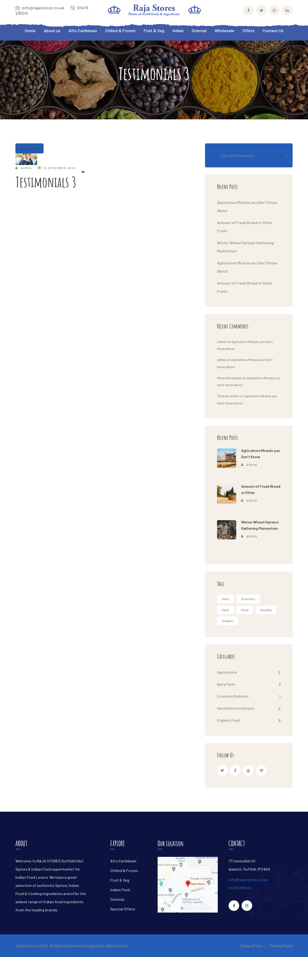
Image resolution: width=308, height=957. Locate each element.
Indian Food (120, 889)
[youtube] (248, 770)
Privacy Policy (281, 946)
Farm (225, 610)
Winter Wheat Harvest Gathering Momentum (245, 246)
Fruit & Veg (119, 880)
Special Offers (122, 909)
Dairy (225, 599)
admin (26, 168)
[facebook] (235, 770)
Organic (227, 621)
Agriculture (227, 672)
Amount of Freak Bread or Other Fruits (244, 226)
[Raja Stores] (154, 9)
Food (244, 610)
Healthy (266, 610)
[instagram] (247, 905)
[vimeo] (261, 770)
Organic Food (228, 720)
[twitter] (222, 770)
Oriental (117, 899)
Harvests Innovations (235, 708)
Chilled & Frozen (124, 870)
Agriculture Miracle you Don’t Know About (247, 206)
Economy (248, 599)
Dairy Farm (226, 684)
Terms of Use (251, 946)
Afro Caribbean (123, 861)
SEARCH (280, 155)
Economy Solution (233, 696)
